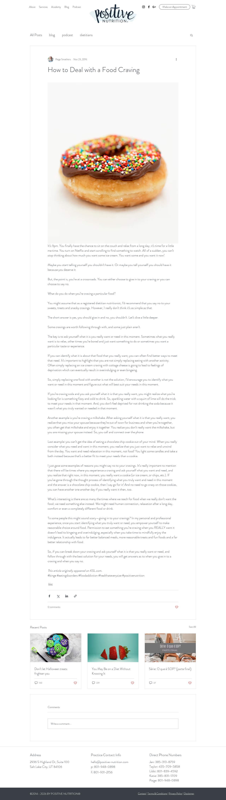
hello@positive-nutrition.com (109, 762)
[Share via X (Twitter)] (58, 596)
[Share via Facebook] (49, 596)
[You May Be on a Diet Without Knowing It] (113, 647)
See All (192, 627)
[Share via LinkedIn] (66, 596)
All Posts (36, 35)
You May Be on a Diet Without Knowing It (111, 671)
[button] (194, 7)
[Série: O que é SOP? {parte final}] (170, 647)
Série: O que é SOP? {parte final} (170, 669)
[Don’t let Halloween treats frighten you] (55, 647)
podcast (67, 35)
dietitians (86, 35)
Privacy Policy (175, 793)
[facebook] (149, 7)
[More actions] (176, 59)
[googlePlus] (154, 7)
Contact (142, 793)
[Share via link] (75, 596)
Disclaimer (189, 793)
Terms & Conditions (157, 793)
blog (52, 35)
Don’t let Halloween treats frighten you (50, 671)
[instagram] (143, 7)
